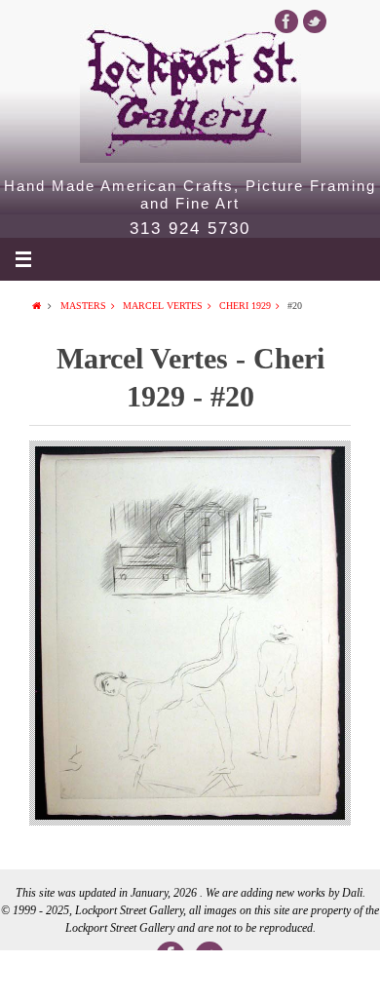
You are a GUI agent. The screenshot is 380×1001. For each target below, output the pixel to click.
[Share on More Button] (342, 975)
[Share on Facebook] (38, 975)
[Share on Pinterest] (266, 975)
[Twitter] (314, 21)
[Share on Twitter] (114, 975)
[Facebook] (286, 21)
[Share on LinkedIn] (190, 975)
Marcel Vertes (163, 305)
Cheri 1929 (245, 305)
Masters (83, 305)
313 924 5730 (190, 229)
